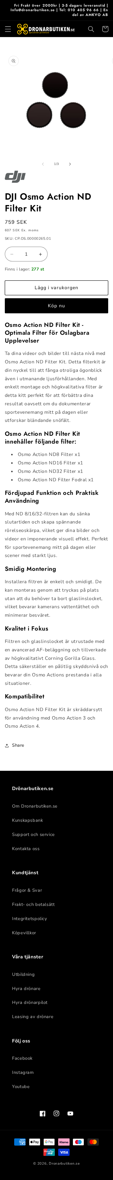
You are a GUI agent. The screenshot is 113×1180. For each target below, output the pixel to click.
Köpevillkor (24, 933)
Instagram (23, 1072)
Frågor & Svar (27, 890)
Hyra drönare (26, 988)
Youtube (21, 1087)
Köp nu (56, 305)
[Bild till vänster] (42, 164)
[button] (8, 29)
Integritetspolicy (29, 919)
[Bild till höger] (70, 164)
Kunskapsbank (27, 820)
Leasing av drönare (32, 1017)
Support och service (33, 834)
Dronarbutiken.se (64, 1163)
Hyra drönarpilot (30, 1002)
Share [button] (18, 745)
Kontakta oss (26, 849)
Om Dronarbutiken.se (35, 806)
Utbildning (23, 974)
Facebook (22, 1058)
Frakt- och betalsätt (33, 904)
